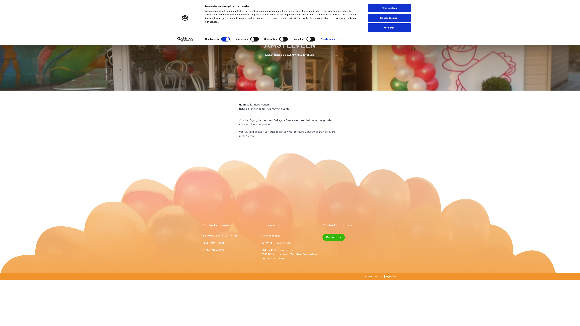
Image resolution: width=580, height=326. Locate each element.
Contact (333, 237)
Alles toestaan (389, 8)
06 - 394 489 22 (214, 250)
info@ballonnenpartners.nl (221, 235)
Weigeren (389, 27)
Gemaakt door (371, 276)
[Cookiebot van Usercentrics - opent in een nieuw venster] (185, 39)
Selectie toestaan (389, 18)
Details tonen (328, 39)
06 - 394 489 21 (214, 242)
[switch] (254, 39)
